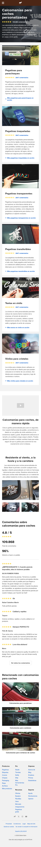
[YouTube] (26, 816)
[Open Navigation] (3, 3)
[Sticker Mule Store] (15, 816)
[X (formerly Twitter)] (18, 816)
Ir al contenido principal (1, 1)
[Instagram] (22, 816)
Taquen (4, 615)
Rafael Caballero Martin (10, 602)
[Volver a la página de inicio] (20, 3)
